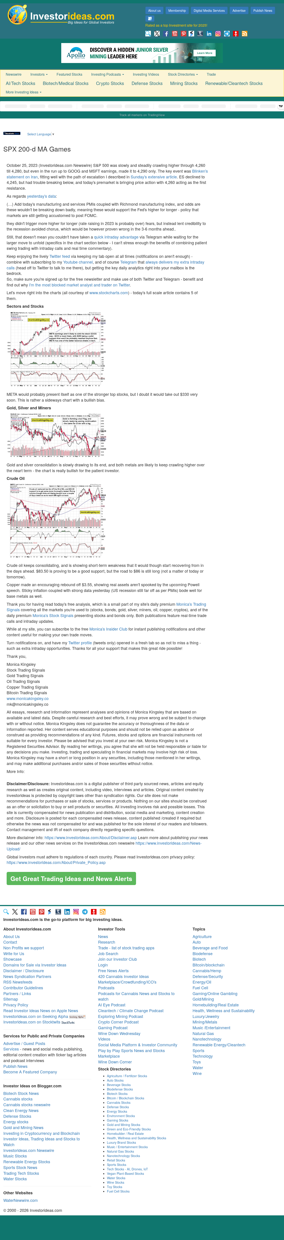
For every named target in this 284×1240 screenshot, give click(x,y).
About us (154, 10)
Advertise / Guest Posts (24, 1043)
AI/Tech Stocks (20, 83)
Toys (197, 1062)
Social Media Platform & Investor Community (137, 1044)
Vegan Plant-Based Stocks (125, 1173)
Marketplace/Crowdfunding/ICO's (127, 982)
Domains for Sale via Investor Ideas (34, 965)
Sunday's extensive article (154, 176)
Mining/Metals (205, 1022)
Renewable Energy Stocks (26, 1161)
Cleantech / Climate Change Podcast (131, 1010)
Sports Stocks (116, 1164)
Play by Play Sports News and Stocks (131, 1050)
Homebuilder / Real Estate (125, 1133)
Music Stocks (15, 1156)
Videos (104, 1039)
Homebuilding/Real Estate (216, 1004)
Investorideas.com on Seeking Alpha (35, 1016)
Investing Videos (146, 74)
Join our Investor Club (117, 959)
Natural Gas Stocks (120, 1151)
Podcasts (106, 987)
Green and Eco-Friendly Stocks (129, 1129)
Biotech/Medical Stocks (66, 83)
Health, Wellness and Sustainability (224, 1010)
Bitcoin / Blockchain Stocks (125, 1098)
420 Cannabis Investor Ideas (123, 976)
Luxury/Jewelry (206, 1016)
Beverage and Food (210, 947)
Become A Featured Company (30, 1071)
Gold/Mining (203, 999)
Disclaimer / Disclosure (23, 970)
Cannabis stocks (18, 1099)
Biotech (199, 959)
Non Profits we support (23, 947)
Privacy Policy (15, 1004)
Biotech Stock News (21, 1093)
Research (106, 942)
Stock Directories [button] (182, 74)
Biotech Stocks (117, 1093)
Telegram (128, 262)
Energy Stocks (117, 1111)
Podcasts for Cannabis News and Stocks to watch (136, 996)
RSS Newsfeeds (17, 982)
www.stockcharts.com (108, 292)
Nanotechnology (207, 1039)
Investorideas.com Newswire (28, 1150)
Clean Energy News (21, 1110)
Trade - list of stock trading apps (126, 947)
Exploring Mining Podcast (120, 1016)
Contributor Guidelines (23, 987)
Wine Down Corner (115, 1062)
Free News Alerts (113, 970)
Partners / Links (17, 993)
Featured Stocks (69, 74)
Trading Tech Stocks (21, 1173)
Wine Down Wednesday (119, 1033)
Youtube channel (78, 262)
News (103, 936)
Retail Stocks (116, 1160)
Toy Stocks (114, 1187)
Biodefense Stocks (120, 1089)
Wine (197, 1073)
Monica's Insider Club (108, 629)
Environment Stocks (121, 1116)
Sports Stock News (20, 1167)
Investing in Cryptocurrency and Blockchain (41, 1133)
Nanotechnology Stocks (123, 1155)
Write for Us (13, 953)
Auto (197, 942)
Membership (177, 10)
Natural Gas (203, 1033)
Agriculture (202, 936)
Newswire (14, 74)
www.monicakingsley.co (28, 698)
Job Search (108, 953)
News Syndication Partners (27, 976)
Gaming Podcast (113, 1027)
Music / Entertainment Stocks (127, 1147)
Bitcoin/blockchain (209, 965)
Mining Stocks (184, 83)
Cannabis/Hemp (207, 970)
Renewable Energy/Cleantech (219, 1044)
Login (103, 965)
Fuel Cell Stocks (118, 1191)
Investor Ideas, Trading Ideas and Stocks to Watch (41, 1141)
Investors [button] (37, 74)
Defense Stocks (147, 83)
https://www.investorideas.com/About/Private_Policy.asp (56, 862)
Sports (198, 1050)
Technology (203, 1056)
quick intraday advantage (116, 237)
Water (198, 1067)
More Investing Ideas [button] (22, 92)
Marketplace (109, 1056)
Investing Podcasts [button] (106, 74)
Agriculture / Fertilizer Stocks (127, 1076)
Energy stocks (15, 1121)
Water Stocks (15, 1178)
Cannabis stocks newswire (26, 1104)
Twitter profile (80, 642)
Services (11, 1049)
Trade (211, 74)
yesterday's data (41, 196)
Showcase (12, 959)
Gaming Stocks (117, 1120)
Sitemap (10, 999)
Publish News (262, 10)
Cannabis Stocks (118, 1102)
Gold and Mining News (23, 1127)
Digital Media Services (209, 10)
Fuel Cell (200, 987)
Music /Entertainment (211, 1027)
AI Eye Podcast (111, 1004)
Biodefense (203, 953)
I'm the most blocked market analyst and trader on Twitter (79, 285)
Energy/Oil (202, 982)
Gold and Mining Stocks (123, 1124)
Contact (10, 942)
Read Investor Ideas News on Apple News (40, 1010)
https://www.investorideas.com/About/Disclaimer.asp (91, 837)
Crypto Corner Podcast (118, 1022)
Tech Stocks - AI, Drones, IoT (127, 1169)
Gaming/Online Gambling (215, 993)
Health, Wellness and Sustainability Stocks (136, 1138)
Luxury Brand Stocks (121, 1142)
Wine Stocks (115, 1182)
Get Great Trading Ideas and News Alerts (71, 878)
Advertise (239, 10)
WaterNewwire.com (20, 1200)
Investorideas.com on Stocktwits (31, 1022)
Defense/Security (208, 976)
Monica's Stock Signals (53, 615)
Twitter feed (59, 256)
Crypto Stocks (110, 83)
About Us (11, 936)
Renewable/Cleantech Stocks (234, 83)
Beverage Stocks (119, 1084)
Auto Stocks (115, 1080)
